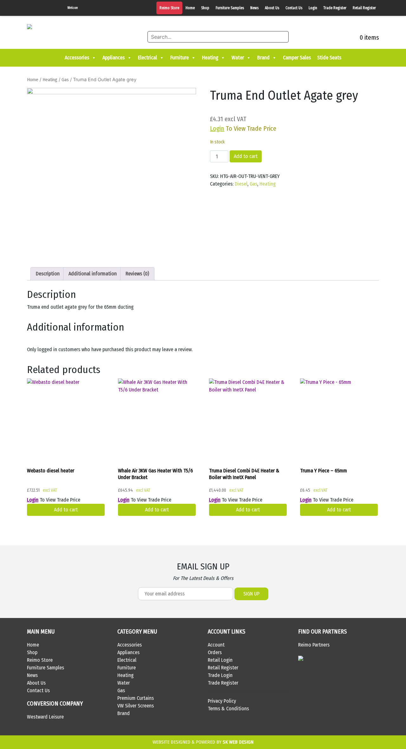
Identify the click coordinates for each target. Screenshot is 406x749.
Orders (215, 652)
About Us (272, 8)
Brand (263, 58)
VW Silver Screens (135, 706)
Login (313, 8)
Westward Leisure (45, 717)
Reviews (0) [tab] (137, 274)
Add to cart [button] (66, 510)
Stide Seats (329, 58)
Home (190, 8)
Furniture (179, 58)
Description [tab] (48, 274)
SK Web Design (238, 742)
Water (238, 58)
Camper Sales (297, 58)
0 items (368, 37)
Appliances (113, 58)
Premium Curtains (135, 698)
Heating (210, 58)
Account (216, 645)
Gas (65, 79)
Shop (205, 8)
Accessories (77, 58)
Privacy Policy (222, 701)
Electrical (147, 58)
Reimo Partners (314, 645)
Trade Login (220, 675)
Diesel (241, 184)
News (254, 8)
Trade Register (335, 8)
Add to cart (246, 156)
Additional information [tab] (93, 274)
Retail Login (220, 660)
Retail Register (364, 8)
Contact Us (293, 8)
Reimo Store (169, 8)
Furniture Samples (230, 8)
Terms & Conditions (228, 709)
